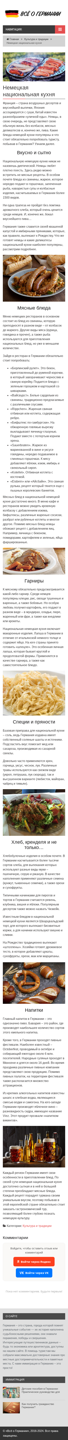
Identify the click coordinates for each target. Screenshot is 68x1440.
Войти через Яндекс (34, 1261)
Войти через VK (34, 1273)
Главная (14, 39)
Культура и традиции (36, 39)
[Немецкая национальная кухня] (34, 66)
